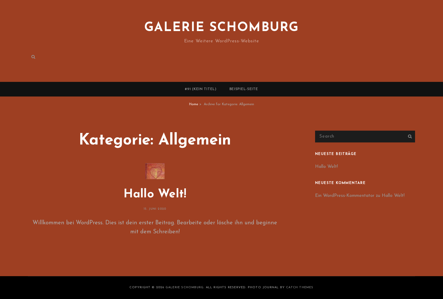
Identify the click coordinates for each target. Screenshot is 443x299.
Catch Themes (299, 287)
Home (193, 104)
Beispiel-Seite (243, 89)
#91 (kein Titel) (200, 89)
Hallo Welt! (155, 194)
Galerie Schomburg (221, 28)
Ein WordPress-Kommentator (344, 196)
